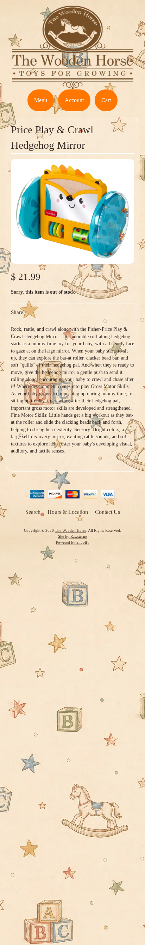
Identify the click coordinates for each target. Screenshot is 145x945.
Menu (40, 100)
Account (74, 100)
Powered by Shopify (72, 542)
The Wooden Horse (70, 530)
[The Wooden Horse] (72, 85)
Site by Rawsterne (72, 536)
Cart (106, 100)
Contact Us (107, 512)
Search (32, 512)
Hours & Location (68, 512)
